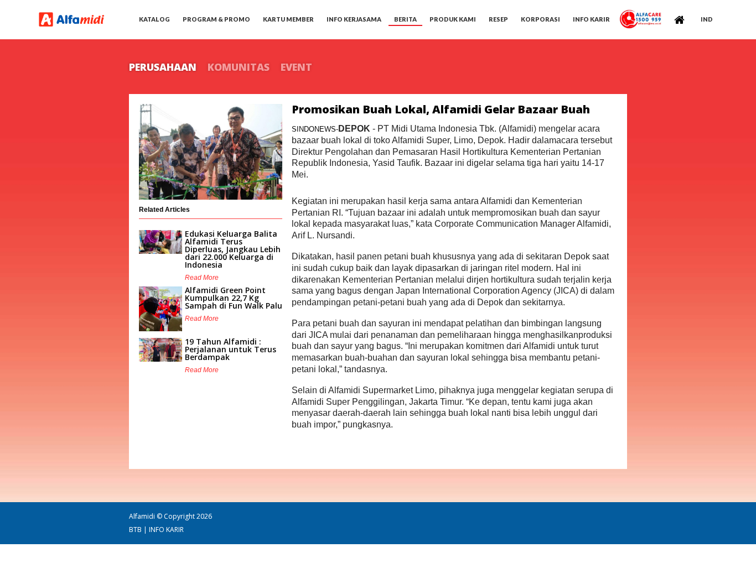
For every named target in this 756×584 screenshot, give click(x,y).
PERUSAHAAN (162, 67)
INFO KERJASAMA (354, 19)
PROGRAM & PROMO (216, 19)
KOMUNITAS (239, 67)
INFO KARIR (166, 529)
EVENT (296, 67)
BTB (135, 529)
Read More (202, 277)
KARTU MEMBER (288, 19)
